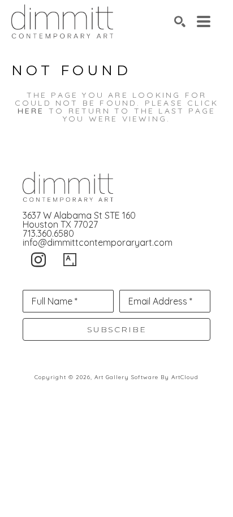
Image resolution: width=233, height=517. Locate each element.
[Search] (179, 21)
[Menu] (203, 21)
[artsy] (70, 260)
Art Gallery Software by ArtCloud (146, 377)
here (31, 111)
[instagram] (38, 260)
